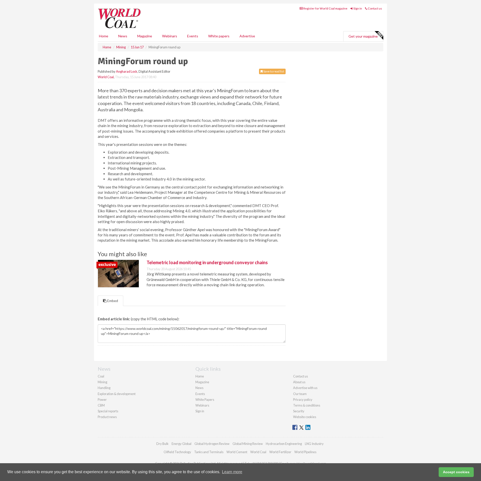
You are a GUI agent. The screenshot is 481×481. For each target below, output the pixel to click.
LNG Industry (314, 444)
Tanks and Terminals (208, 452)
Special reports (108, 411)
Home (103, 36)
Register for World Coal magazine (325, 8)
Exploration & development (117, 394)
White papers (218, 36)
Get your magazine (363, 36)
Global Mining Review (247, 444)
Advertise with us (305, 388)
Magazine (144, 36)
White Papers (204, 400)
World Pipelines (305, 452)
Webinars (169, 36)
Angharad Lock (126, 71)
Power (102, 400)
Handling (104, 388)
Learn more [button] (232, 472)
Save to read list (273, 71)
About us (299, 382)
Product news (107, 417)
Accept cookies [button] (456, 472)
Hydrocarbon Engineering (284, 444)
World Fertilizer (280, 452)
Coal (101, 376)
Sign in (357, 8)
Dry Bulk (162, 444)
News (199, 388)
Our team (300, 394)
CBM (101, 405)
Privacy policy (302, 400)
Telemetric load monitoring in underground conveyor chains (207, 262)
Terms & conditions (306, 405)
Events (192, 36)
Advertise (247, 36)
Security (298, 411)
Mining (102, 382)
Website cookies (304, 417)
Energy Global (181, 444)
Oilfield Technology (177, 452)
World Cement (236, 452)
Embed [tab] (112, 301)
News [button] (122, 36)
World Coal (106, 77)
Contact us (374, 8)
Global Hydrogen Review (211, 444)
